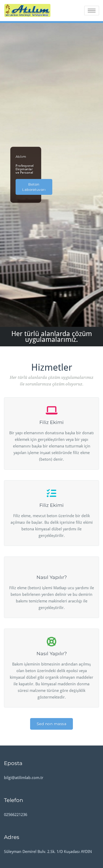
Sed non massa (52, 723)
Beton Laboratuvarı (34, 187)
